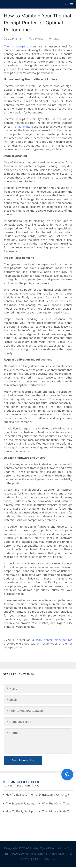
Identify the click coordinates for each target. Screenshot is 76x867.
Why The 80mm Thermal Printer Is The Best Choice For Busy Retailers (57, 803)
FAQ (36, 785)
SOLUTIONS (23, 785)
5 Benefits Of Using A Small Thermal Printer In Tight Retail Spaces (57, 795)
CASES (9, 785)
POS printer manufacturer (53, 639)
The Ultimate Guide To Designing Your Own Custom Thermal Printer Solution (57, 811)
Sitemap (49, 859)
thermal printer (21, 126)
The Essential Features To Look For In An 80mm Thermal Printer (21, 803)
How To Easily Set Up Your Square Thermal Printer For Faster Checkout (21, 811)
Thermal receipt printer (19, 46)
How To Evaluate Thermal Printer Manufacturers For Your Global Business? (28, 794)
